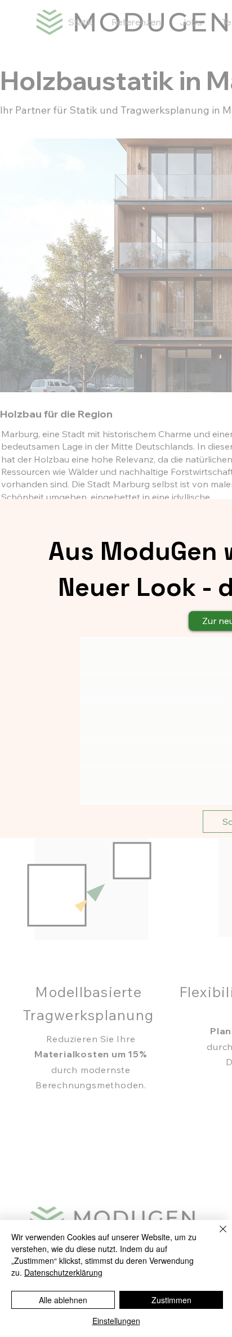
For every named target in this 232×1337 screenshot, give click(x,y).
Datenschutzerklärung (63, 1272)
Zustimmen (171, 1299)
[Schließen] (216, 1235)
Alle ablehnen (63, 1299)
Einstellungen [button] (116, 1320)
